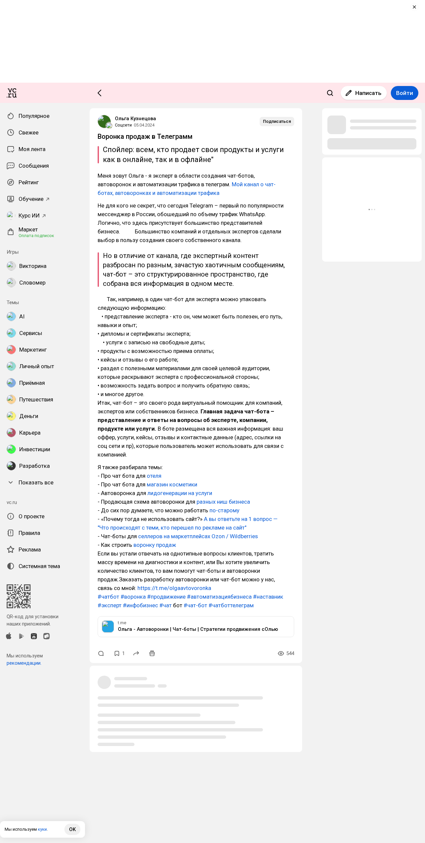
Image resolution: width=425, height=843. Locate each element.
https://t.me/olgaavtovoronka (174, 588)
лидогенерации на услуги (179, 493)
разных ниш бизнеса (223, 501)
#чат (165, 605)
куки (42, 829)
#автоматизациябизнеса (219, 596)
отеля (154, 475)
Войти (404, 93)
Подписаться (277, 121)
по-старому (224, 510)
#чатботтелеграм (231, 605)
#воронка (133, 596)
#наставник (268, 596)
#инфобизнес (140, 605)
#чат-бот (195, 605)
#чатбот (108, 596)
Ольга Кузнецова (135, 119)
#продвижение (166, 596)
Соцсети (123, 125)
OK (72, 829)
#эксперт (110, 605)
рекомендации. (24, 663)
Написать (368, 93)
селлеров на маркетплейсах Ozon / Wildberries (198, 536)
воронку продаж (154, 545)
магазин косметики (172, 484)
